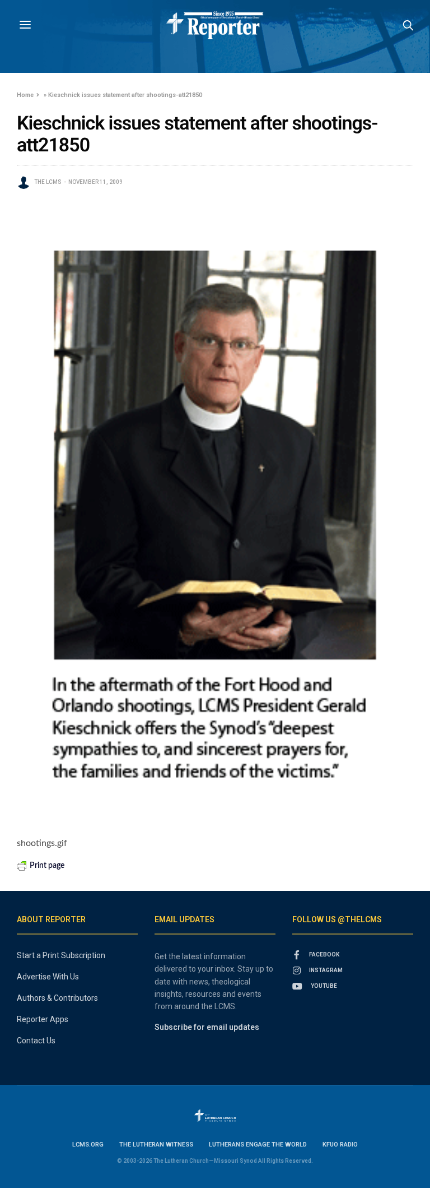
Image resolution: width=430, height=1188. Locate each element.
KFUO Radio (340, 1144)
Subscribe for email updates (207, 1027)
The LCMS (48, 182)
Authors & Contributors (57, 997)
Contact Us (36, 1040)
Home (25, 95)
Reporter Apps (42, 1019)
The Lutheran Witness (156, 1144)
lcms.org (88, 1144)
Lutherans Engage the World (258, 1144)
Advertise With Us (48, 976)
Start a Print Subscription (61, 955)
